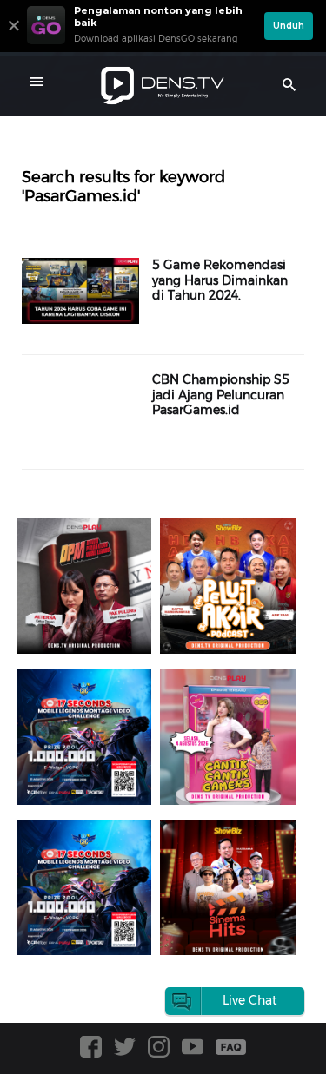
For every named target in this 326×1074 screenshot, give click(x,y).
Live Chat (250, 1000)
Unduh (288, 25)
